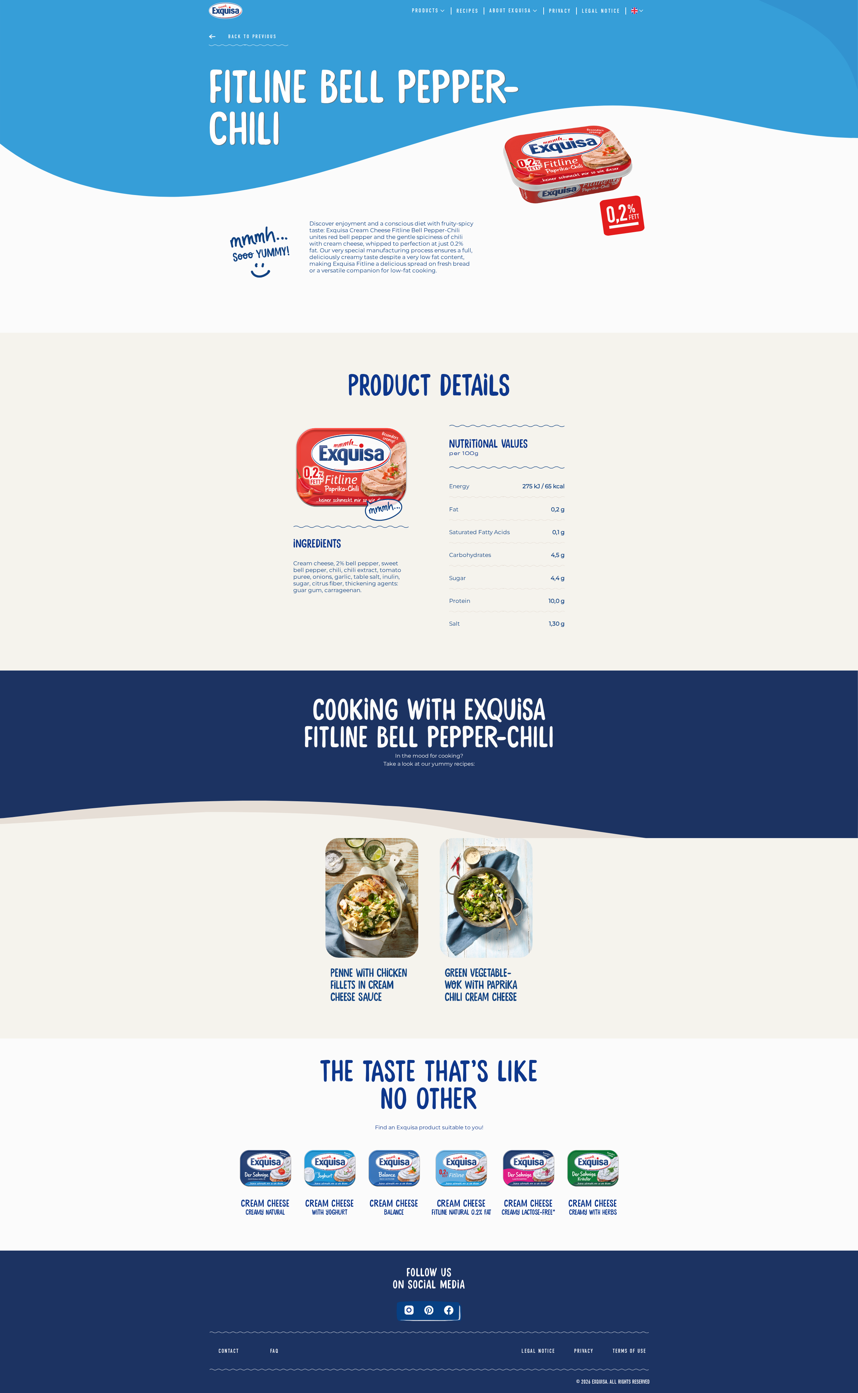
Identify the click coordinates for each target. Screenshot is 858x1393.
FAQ (274, 1351)
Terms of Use (629, 1351)
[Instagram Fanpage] (409, 1310)
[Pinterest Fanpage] (429, 1310)
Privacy (560, 11)
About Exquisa (510, 10)
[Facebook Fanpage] (448, 1310)
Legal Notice (601, 11)
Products (425, 10)
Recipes (467, 11)
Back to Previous (252, 37)
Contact (229, 1351)
